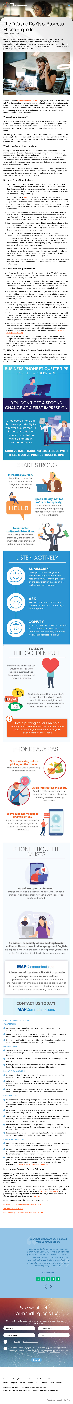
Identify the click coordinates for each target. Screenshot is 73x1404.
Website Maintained (54, 1400)
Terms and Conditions (37, 1379)
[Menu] (68, 5)
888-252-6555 (13, 1387)
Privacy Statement (19, 1379)
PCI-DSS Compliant (10, 1383)
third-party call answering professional (33, 1164)
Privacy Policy (17, 1342)
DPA (49, 1379)
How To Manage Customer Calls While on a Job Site (23, 1213)
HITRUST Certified (26, 1383)
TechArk (67, 1400)
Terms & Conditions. (55, 1352)
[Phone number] (65, 5)
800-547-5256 (24, 1391)
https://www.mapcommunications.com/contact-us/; (21, 1350)
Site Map (6, 1379)
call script (27, 197)
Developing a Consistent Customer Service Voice (22, 1204)
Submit (36, 1359)
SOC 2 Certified (41, 1383)
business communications (27, 101)
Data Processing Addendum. (30, 1342)
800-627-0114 (41, 1387)
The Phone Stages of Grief (13, 1208)
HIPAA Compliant (56, 1383)
